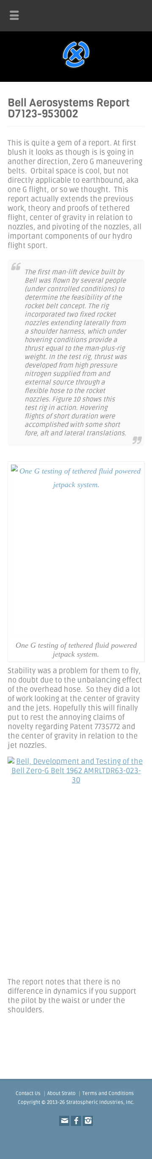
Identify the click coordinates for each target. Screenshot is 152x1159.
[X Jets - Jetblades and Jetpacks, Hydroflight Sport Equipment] (76, 69)
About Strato (61, 1093)
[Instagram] (88, 1121)
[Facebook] (76, 1121)
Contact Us (28, 1093)
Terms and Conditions (108, 1093)
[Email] (64, 1121)
